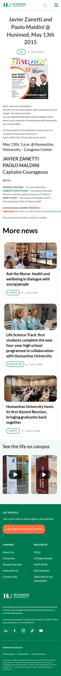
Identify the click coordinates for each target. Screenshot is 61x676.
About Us (8, 552)
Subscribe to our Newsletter (43, 578)
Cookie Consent (38, 654)
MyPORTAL (41, 564)
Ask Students (41, 570)
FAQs (37, 552)
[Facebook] (15, 631)
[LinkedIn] (6, 631)
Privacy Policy (9, 654)
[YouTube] (41, 631)
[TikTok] (32, 631)
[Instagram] (23, 631)
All (21, 51)
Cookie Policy (23, 654)
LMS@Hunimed (43, 558)
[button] (15, 474)
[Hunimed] (30, 596)
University (9, 558)
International (10, 570)
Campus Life (10, 576)
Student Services (12, 564)
